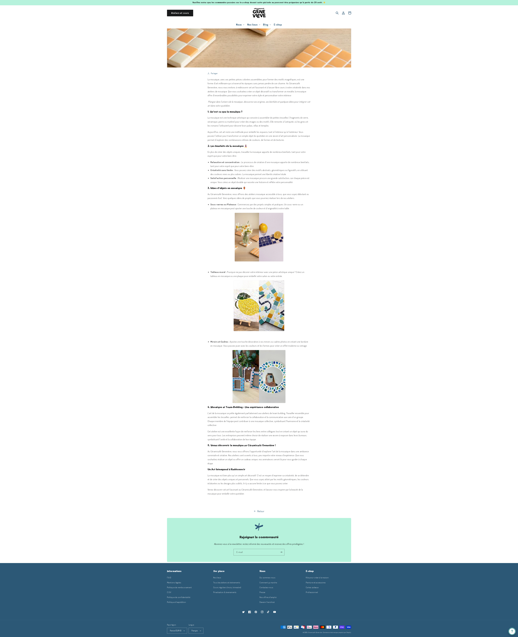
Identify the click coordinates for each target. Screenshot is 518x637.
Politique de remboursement (179, 587)
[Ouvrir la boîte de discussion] (512, 631)
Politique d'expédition (176, 602)
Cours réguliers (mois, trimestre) (227, 587)
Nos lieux (217, 577)
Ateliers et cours (180, 13)
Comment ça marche (268, 582)
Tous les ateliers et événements (226, 582)
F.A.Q (169, 577)
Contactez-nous (266, 587)
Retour (260, 511)
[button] (240, 24)
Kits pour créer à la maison (317, 577)
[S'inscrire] (281, 552)
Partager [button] (214, 73)
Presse (262, 592)
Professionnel (312, 592)
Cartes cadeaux (312, 587)
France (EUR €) (176, 630)
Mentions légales (174, 582)
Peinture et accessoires (316, 582)
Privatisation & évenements (224, 592)
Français (195, 630)
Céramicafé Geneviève (315, 632)
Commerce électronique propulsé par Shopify (337, 632)
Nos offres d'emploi (268, 597)
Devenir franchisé (267, 602)
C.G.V (169, 592)
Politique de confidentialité (178, 597)
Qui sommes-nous (267, 577)
